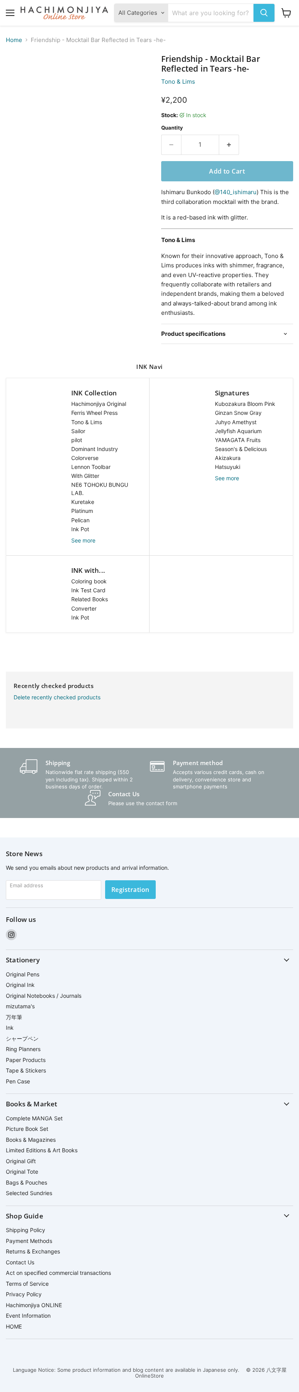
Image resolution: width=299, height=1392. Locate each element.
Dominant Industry (94, 449)
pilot (76, 440)
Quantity (172, 128)
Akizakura (228, 458)
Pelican (80, 520)
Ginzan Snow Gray (238, 412)
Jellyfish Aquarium (238, 431)
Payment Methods (29, 1241)
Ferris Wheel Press (94, 412)
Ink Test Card (88, 590)
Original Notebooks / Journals (43, 995)
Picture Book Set (27, 1128)
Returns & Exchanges (33, 1251)
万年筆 (14, 1017)
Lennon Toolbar (91, 466)
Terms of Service (27, 1283)
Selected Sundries (29, 1193)
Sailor (78, 431)
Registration (130, 889)
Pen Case (18, 1081)
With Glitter (85, 475)
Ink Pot (80, 529)
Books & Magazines (31, 1139)
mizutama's (20, 1006)
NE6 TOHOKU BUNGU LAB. (99, 488)
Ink (10, 1027)
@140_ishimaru (236, 192)
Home (14, 40)
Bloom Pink (245, 403)
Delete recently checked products (57, 697)
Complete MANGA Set (34, 1118)
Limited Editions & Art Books (41, 1150)
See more (83, 540)
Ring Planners (23, 1049)
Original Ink (20, 984)
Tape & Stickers (26, 1070)
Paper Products (26, 1060)
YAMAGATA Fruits (237, 440)
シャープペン (22, 1038)
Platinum (82, 510)
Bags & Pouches (26, 1182)
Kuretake (82, 502)
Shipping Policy (25, 1230)
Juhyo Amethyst (236, 422)
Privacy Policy (24, 1294)
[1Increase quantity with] (229, 145)
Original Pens (22, 974)
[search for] (263, 13)
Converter (84, 608)
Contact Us (20, 1262)
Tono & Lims (178, 81)
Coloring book (89, 581)
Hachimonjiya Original (98, 403)
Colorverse (84, 458)
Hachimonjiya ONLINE (34, 1305)
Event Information (28, 1315)
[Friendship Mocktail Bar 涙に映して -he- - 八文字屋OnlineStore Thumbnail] (17, 73)
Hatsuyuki (227, 466)
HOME (14, 1326)
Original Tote (22, 1171)
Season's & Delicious (241, 449)
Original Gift (21, 1161)
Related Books (89, 599)
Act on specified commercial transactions (58, 1272)
